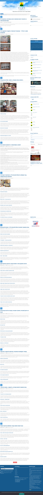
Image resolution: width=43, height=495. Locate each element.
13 (36, 45)
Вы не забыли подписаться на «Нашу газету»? (36, 94)
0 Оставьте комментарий (8, 22)
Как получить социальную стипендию (36, 127)
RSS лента (32, 57)
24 (31, 47)
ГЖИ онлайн (34, 124)
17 (31, 46)
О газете (11, 0)
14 (38, 45)
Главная (3, 6)
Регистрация (41, 0)
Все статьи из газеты (33, 75)
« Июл (31, 49)
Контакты (16, 473)
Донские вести (12, 6)
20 (36, 46)
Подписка (16, 472)
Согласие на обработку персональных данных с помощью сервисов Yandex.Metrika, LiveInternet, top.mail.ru (6, 471)
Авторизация (37, 0)
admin (1, 22)
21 (38, 46)
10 (31, 45)
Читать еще (15, 462)
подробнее (15, 492)
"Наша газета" (2, 34)
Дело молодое (34, 109)
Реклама (14, 0)
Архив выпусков (8, 0)
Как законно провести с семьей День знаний (36, 67)
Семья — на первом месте (35, 112)
